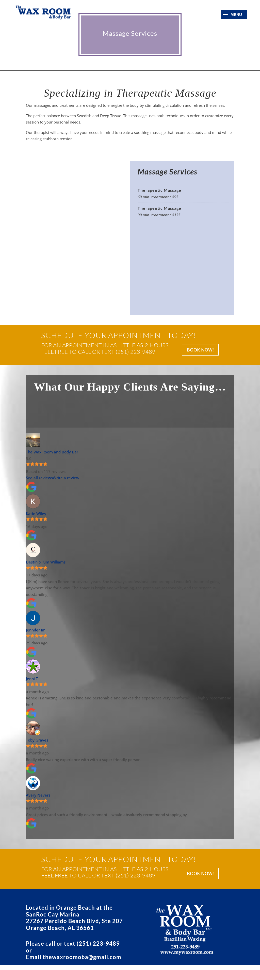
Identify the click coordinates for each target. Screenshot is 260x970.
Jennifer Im (35, 629)
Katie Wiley (36, 513)
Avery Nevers (38, 795)
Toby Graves (37, 740)
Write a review (66, 477)
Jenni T (32, 678)
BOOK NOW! (200, 350)
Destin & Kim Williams (46, 562)
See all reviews (39, 477)
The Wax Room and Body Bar (52, 451)
